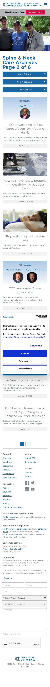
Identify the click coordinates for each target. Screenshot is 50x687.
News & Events (10, 478)
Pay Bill (6, 499)
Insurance (7, 496)
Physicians (7, 458)
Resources (8, 484)
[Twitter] (31, 483)
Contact (29, 468)
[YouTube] (31, 489)
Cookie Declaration (12, 507)
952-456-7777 (34, 6)
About (28, 454)
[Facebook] (27, 483)
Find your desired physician (16, 529)
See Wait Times (35, 12)
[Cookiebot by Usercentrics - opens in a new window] (36, 316)
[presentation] (21, 643)
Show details (36, 346)
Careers (28, 476)
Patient (6, 488)
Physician (7, 492)
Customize (23, 361)
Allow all (25, 353)
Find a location (10, 517)
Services (6, 470)
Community (30, 462)
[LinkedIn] (27, 489)
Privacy (6, 503)
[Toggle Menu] (45, 4)
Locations (7, 462)
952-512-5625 (16, 549)
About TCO (30, 458)
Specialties (8, 466)
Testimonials (8, 474)
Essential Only (25, 369)
